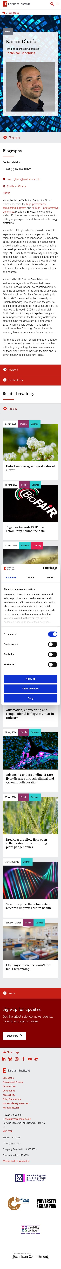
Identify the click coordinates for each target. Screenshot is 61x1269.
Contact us (8, 1078)
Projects (13, 369)
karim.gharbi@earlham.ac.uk (23, 179)
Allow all (30, 678)
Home (3, 13)
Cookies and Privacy (13, 1082)
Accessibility (9, 1095)
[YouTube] (30, 1059)
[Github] (36, 1059)
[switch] (52, 644)
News (11, 993)
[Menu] (57, 4)
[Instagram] (17, 1059)
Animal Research (11, 1108)
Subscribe (12, 1035)
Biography (14, 137)
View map (8, 1131)
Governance (9, 1091)
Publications (15, 380)
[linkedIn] (3, 1059)
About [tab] (50, 577)
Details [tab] (30, 577)
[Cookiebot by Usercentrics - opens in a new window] (43, 568)
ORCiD (6, 193)
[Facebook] (23, 1059)
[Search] (52, 4)
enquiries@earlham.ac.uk (18, 1119)
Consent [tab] (11, 577)
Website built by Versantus (16, 1161)
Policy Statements (12, 1099)
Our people (13, 13)
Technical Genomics (20, 53)
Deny (31, 698)
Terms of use (9, 1086)
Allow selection (30, 688)
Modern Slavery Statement (16, 1103)
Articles (13, 408)
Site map (13, 1052)
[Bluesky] (10, 1059)
